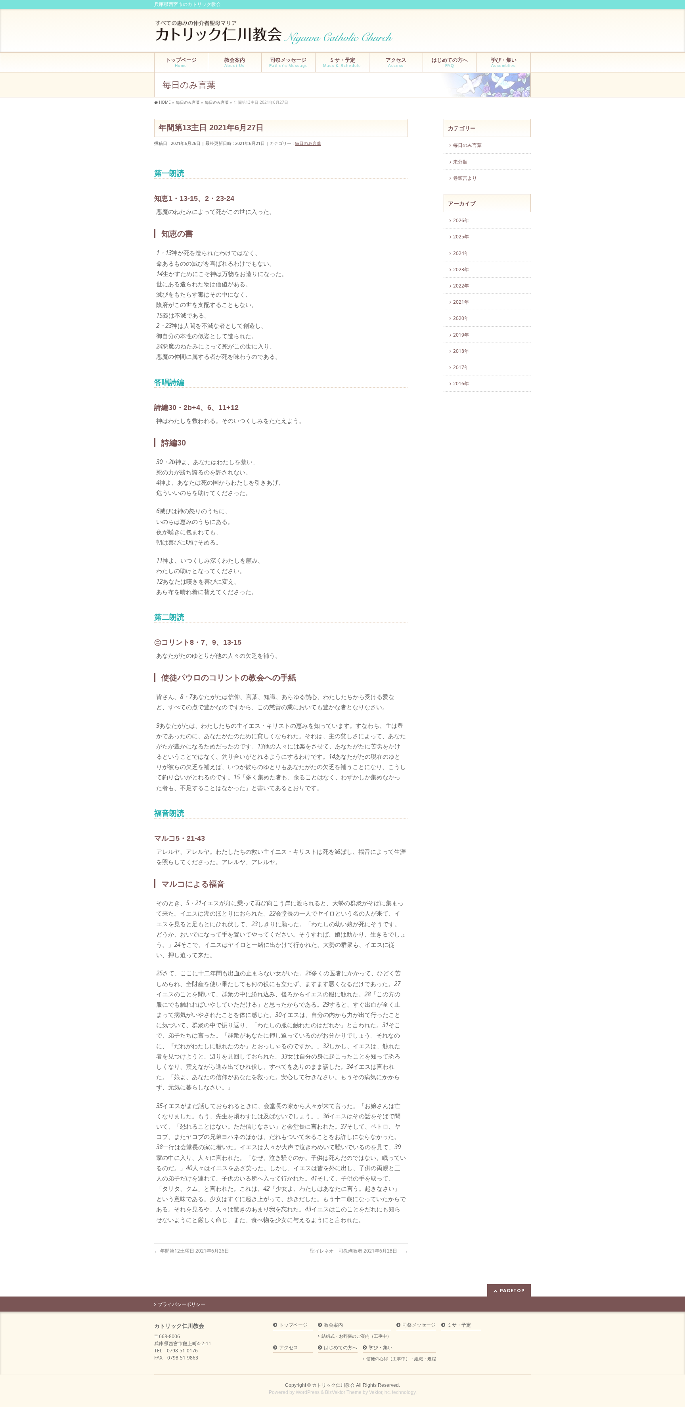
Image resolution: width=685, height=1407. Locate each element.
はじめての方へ (340, 1348)
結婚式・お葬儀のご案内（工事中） (356, 1336)
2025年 (461, 236)
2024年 (461, 253)
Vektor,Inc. (380, 1392)
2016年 (461, 383)
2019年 (461, 334)
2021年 (461, 302)
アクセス (288, 1348)
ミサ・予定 (459, 1325)
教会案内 (333, 1325)
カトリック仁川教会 (333, 1385)
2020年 (461, 318)
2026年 (461, 220)
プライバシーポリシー (181, 1304)
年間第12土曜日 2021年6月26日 (194, 1250)
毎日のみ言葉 (308, 143)
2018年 (461, 351)
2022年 (461, 285)
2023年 (461, 269)
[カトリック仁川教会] (275, 35)
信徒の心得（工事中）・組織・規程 (401, 1358)
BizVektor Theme (343, 1392)
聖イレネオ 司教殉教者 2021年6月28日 (359, 1250)
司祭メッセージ (419, 1325)
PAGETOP (512, 1290)
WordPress (308, 1392)
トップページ (293, 1325)
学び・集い (380, 1348)
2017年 (461, 367)
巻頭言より (465, 178)
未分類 (460, 161)
